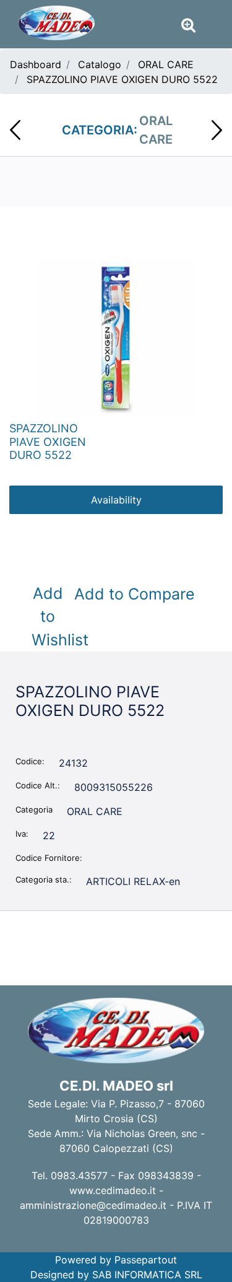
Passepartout (145, 1260)
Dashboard (35, 64)
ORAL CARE (166, 64)
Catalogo (99, 64)
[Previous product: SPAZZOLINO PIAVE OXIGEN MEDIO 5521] (15, 130)
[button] (116, 337)
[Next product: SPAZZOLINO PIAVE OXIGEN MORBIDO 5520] (217, 130)
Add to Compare (134, 594)
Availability (116, 500)
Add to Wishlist (50, 616)
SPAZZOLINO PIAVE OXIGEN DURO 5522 (122, 79)
